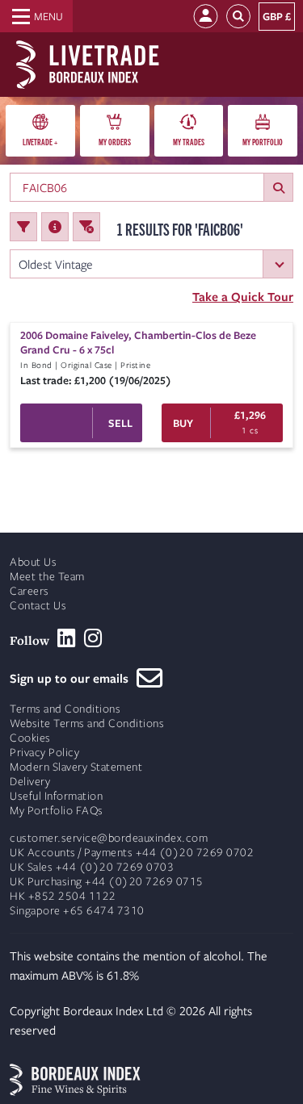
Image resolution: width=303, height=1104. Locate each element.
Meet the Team (47, 576)
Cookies (30, 738)
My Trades (188, 141)
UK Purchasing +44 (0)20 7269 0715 (107, 882)
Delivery (30, 781)
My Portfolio (262, 141)
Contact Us (38, 606)
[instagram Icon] (93, 638)
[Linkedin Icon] (66, 638)
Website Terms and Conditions (87, 723)
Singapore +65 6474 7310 (77, 911)
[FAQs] (55, 226)
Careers (29, 591)
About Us (33, 562)
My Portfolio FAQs (56, 811)
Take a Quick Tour (242, 296)
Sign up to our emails (73, 678)
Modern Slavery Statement (76, 767)
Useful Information (56, 796)
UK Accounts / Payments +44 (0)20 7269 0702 (132, 852)
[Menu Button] (36, 16)
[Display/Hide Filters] (23, 226)
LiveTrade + (40, 141)
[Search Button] (238, 16)
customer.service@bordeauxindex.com (109, 838)
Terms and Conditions (65, 709)
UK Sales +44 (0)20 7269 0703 (92, 867)
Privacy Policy (44, 752)
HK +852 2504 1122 (63, 896)
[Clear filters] (86, 226)
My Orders (115, 141)
